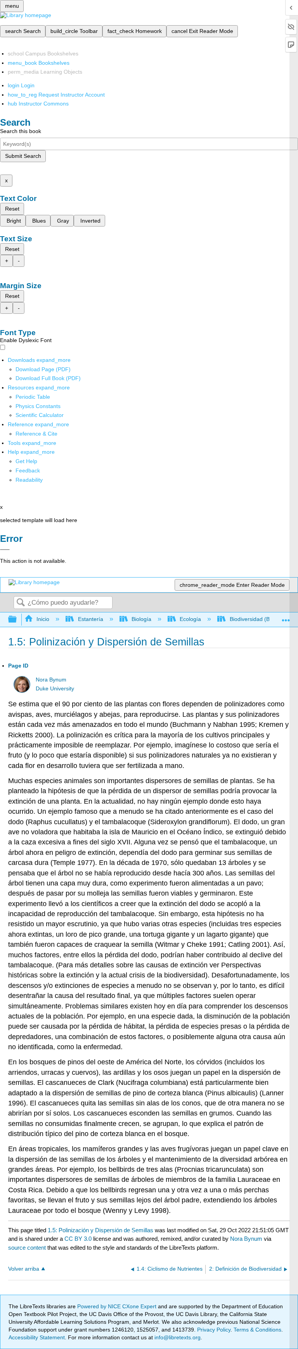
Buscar (21, 603)
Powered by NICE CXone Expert (117, 1306)
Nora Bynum (51, 680)
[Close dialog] (5, 549)
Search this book (20, 131)
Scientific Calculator (40, 415)
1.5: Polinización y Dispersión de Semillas (100, 1230)
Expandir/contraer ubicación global (286, 617)
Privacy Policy (213, 1330)
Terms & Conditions (257, 1330)
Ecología (190, 619)
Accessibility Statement (37, 1337)
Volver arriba (23, 1269)
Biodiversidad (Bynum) (257, 619)
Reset (12, 209)
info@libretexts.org (177, 1337)
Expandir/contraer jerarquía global (17, 619)
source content (27, 1247)
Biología (141, 619)
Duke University (55, 689)
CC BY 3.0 (78, 1238)
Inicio (43, 619)
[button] (28, 470)
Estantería (90, 619)
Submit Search (23, 156)
